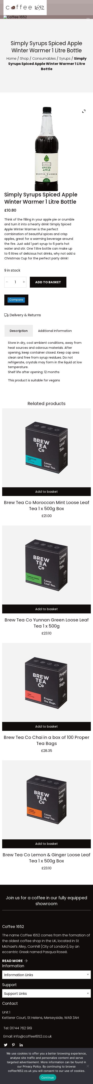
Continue (47, 1077)
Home (11, 58)
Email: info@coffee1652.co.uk (27, 1036)
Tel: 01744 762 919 (17, 1028)
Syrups (65, 58)
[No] (87, 1066)
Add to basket (48, 282)
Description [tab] (19, 331)
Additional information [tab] (55, 331)
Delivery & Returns (25, 315)
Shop (24, 58)
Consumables (44, 58)
